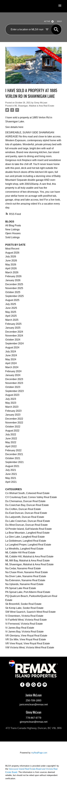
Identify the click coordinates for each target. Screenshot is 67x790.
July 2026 (10, 256)
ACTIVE (47, 21)
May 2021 (10, 478)
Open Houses (13, 233)
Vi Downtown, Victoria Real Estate (24, 616)
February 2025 (13, 324)
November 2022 (14, 422)
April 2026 (11, 268)
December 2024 (14, 331)
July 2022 (10, 434)
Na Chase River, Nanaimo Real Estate (26, 572)
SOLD (59, 21)
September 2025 (14, 296)
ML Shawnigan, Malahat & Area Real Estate (34, 106)
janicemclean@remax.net (33, 704)
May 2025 (10, 312)
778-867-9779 (33, 717)
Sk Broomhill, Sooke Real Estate (23, 604)
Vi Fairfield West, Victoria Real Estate (26, 619)
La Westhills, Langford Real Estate (24, 548)
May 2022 (10, 442)
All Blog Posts (13, 225)
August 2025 (12, 300)
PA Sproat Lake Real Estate (20, 588)
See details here (14, 127)
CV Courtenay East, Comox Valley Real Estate (31, 497)
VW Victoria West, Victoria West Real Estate (29, 647)
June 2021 (11, 474)
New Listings (12, 229)
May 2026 (10, 264)
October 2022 (12, 426)
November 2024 (14, 335)
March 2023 (11, 407)
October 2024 (12, 339)
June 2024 (11, 355)
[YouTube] (39, 684)
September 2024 (14, 343)
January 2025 (12, 327)
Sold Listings (12, 237)
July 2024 (10, 351)
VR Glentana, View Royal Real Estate (26, 635)
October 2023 (12, 387)
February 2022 (13, 450)
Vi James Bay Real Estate (19, 627)
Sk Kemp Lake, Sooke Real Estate (24, 608)
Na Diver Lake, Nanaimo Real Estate (25, 576)
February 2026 (13, 276)
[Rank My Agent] (45, 684)
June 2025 (11, 308)
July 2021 (10, 470)
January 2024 (12, 375)
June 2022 (11, 438)
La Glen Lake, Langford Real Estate (25, 536)
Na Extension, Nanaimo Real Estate (25, 580)
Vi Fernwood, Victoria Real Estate (24, 623)
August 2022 (12, 430)
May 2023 (10, 402)
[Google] (33, 684)
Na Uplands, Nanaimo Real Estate (24, 584)
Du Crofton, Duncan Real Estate (23, 509)
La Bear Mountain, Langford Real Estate (27, 532)
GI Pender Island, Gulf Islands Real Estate (28, 529)
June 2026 (11, 260)
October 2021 (12, 458)
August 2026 (12, 252)
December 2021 (14, 454)
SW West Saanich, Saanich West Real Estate (30, 611)
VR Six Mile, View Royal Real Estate (25, 639)
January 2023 (12, 414)
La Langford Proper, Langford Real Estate (28, 544)
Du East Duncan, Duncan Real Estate (26, 513)
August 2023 (12, 395)
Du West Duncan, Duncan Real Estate (26, 525)
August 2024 (12, 347)
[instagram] (28, 684)
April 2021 (11, 482)
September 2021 (14, 462)
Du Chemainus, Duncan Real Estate (25, 501)
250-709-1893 (33, 700)
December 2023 (14, 379)
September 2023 (14, 391)
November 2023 (14, 383)
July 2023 (10, 399)
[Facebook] (22, 684)
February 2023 (13, 411)
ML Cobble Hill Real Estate (20, 552)
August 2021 (12, 466)
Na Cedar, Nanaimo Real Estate (23, 568)
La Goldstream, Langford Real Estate (25, 540)
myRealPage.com (39, 753)
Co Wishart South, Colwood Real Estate (27, 493)
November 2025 (14, 288)
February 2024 (13, 371)
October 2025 (12, 292)
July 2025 (10, 304)
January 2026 (12, 280)
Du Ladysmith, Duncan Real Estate (24, 517)
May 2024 (10, 359)
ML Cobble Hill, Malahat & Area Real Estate (29, 556)
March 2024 (11, 367)
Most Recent (12, 248)
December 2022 (14, 418)
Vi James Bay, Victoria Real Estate (24, 631)
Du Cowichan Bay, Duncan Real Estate (27, 505)
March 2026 (11, 272)
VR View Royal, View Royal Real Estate (27, 643)
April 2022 (11, 446)
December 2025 (14, 284)
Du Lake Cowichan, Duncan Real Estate (27, 521)
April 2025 (11, 316)
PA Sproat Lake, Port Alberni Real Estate (27, 592)
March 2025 (11, 320)
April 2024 (11, 363)
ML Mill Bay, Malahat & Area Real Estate (27, 560)
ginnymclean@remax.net (33, 721)
